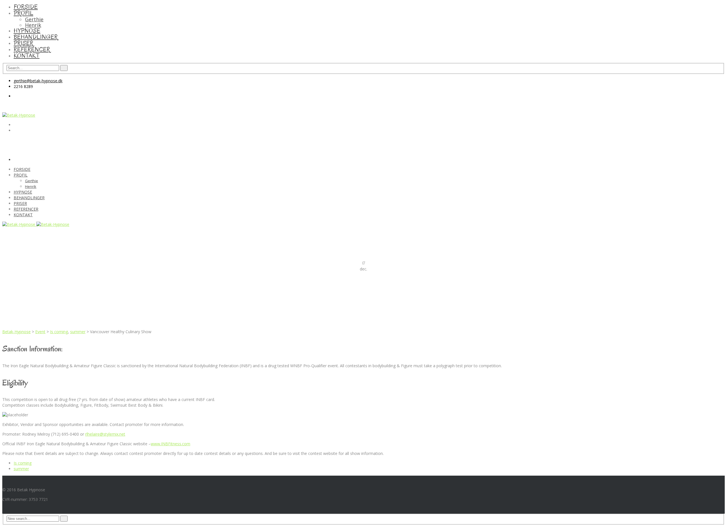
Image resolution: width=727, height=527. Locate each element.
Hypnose (27, 31)
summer (77, 331)
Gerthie (34, 19)
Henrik (33, 25)
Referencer (32, 49)
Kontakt (26, 56)
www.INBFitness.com (170, 443)
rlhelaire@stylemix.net (105, 434)
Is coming (59, 331)
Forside (26, 7)
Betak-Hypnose (16, 331)
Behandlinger (36, 37)
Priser (23, 43)
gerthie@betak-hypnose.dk (38, 80)
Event (40, 331)
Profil (23, 13)
